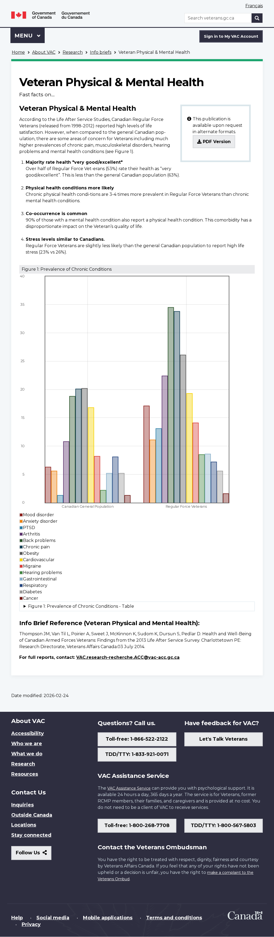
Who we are (26, 744)
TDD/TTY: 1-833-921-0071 (137, 754)
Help (17, 918)
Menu (24, 35)
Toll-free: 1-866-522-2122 (137, 739)
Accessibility (27, 733)
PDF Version (216, 141)
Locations (23, 825)
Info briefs (100, 52)
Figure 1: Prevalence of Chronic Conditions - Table (81, 606)
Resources (24, 774)
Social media (52, 918)
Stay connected (31, 835)
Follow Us (33, 855)
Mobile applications (107, 918)
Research (73, 52)
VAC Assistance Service (129, 788)
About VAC (43, 52)
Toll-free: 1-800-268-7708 (136, 825)
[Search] (257, 18)
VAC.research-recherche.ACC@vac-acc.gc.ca (128, 657)
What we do (26, 754)
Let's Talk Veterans (223, 739)
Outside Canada (31, 815)
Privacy (31, 924)
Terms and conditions (174, 918)
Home (18, 52)
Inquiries (22, 805)
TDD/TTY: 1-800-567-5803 (223, 825)
